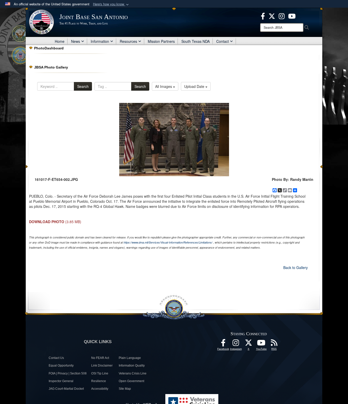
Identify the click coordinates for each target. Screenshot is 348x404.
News (75, 41)
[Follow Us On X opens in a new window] (248, 344)
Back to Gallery (295, 267)
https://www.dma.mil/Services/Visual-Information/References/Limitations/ (168, 242)
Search (83, 86)
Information (100, 41)
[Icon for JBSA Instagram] (236, 344)
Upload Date (194, 86)
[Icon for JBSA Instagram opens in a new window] (282, 15)
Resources (128, 41)
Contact (222, 41)
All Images (164, 86)
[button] (111, 4)
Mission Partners (161, 41)
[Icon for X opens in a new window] (272, 15)
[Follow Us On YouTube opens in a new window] (261, 344)
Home (59, 41)
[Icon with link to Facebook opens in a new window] (263, 15)
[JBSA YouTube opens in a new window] (292, 15)
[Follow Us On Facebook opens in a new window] (223, 344)
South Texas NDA (195, 41)
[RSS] (274, 344)
